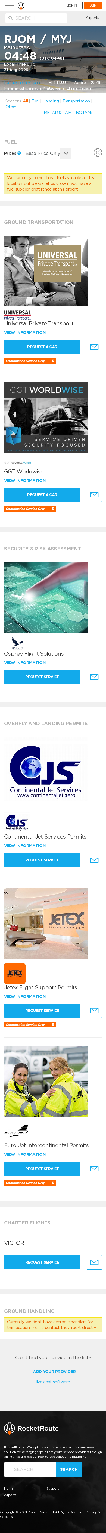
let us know (55, 183)
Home (8, 1488)
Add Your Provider (54, 1371)
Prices (10, 153)
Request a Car (42, 347)
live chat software (53, 1381)
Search (69, 1469)
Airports (92, 17)
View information (25, 332)
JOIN (93, 5)
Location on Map (20, 82)
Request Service (42, 677)
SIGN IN (71, 5)
